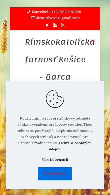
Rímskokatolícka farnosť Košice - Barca (55, 59)
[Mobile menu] (92, 42)
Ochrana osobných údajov (70, 146)
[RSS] (63, 26)
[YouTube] (47, 26)
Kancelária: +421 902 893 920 (56, 11)
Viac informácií (55, 160)
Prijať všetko (55, 173)
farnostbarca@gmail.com (58, 18)
